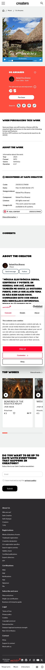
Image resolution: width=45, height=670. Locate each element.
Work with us (6, 646)
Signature (5, 583)
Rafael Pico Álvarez (23, 78)
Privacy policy (6, 614)
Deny (22, 362)
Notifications (6, 576)
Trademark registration (10, 538)
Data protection (7, 624)
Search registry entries (10, 547)
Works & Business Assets (11, 534)
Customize (21, 355)
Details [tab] (22, 313)
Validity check (7, 551)
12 (30, 413)
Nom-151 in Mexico (8, 631)
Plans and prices (7, 595)
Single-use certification (10, 599)
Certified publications (9, 554)
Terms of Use (6, 611)
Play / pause (5, 59)
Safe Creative (7, 515)
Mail (3, 573)
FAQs (4, 640)
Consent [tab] (8, 313)
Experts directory (8, 557)
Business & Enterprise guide (12, 602)
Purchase (21, 97)
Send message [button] (10, 271)
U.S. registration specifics (11, 544)
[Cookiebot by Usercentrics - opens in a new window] (32, 306)
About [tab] (37, 313)
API (3, 561)
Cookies (5, 618)
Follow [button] (24, 271)
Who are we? (6, 512)
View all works (35, 372)
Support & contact (8, 643)
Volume (40, 59)
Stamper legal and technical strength (14, 627)
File (3, 586)
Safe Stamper (6, 519)
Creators (5, 522)
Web (4, 570)
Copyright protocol (8, 621)
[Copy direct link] (34, 105)
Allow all (22, 349)
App (3, 580)
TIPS (4, 525)
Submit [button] (10, 488)
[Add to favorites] (35, 72)
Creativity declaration (9, 541)
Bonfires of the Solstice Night (13, 402)
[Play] (6, 395)
